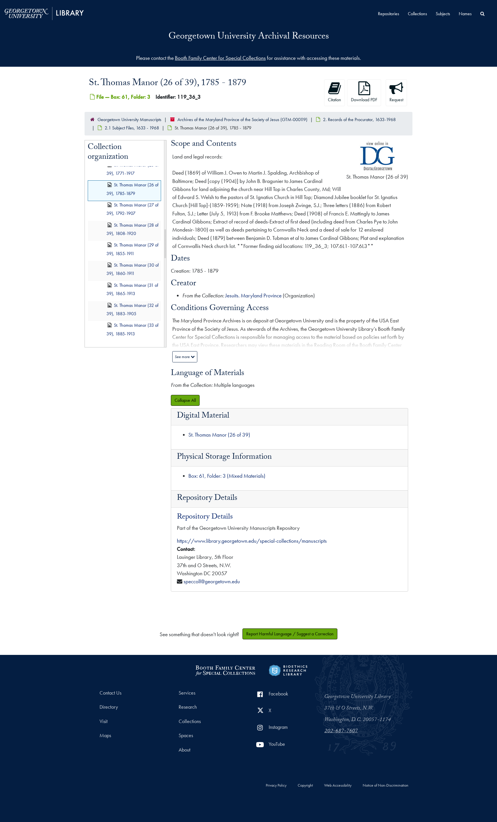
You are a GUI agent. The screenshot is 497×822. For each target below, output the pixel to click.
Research (188, 707)
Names (465, 14)
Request (396, 100)
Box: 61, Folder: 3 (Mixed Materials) (226, 475)
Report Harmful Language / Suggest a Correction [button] (290, 634)
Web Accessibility (337, 785)
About (184, 750)
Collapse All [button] (185, 400)
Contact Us (110, 693)
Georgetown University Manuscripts (129, 119)
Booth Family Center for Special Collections (220, 58)
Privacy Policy (276, 785)
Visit (104, 721)
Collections (417, 14)
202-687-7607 (341, 731)
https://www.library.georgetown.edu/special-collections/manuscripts (252, 540)
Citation (334, 100)
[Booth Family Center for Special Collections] (225, 669)
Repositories (388, 14)
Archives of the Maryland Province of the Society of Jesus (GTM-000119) (242, 119)
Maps (105, 735)
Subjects (443, 14)
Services (187, 693)
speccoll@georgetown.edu (211, 581)
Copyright (305, 785)
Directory (109, 707)
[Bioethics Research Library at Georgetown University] (288, 669)
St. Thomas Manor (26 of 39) (219, 434)
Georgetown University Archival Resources (249, 37)
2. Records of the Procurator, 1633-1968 (359, 119)
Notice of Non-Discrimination (385, 785)
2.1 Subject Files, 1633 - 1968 (132, 128)
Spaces (186, 735)
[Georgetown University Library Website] (44, 12)
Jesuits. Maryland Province (253, 295)
